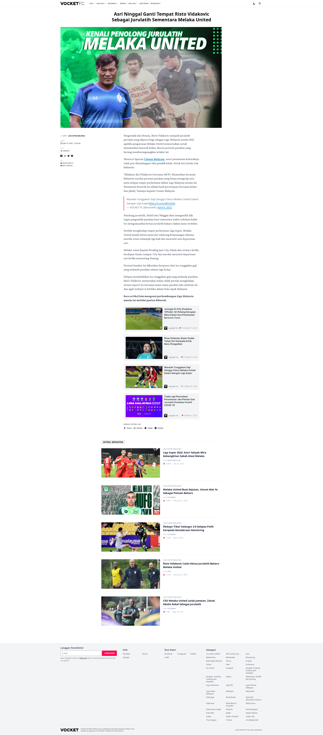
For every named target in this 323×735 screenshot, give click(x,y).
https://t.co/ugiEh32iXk (162, 203)
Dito (169, 571)
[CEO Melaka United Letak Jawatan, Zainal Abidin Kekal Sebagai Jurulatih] (130, 611)
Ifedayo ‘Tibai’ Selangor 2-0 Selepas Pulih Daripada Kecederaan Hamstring (188, 528)
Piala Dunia (250, 703)
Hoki (228, 664)
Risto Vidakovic (67, 165)
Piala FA (229, 709)
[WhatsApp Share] (65, 156)
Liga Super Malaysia (76, 136)
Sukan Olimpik (232, 716)
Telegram (83, 658)
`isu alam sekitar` (213, 654)
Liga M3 (229, 685)
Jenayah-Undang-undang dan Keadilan (253, 670)
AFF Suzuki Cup (232, 654)
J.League (229, 668)
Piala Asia (210, 703)
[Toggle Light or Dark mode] (254, 3)
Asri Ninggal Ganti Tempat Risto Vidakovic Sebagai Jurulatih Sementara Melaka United (161, 17)
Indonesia (112, 3)
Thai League (211, 720)
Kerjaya (126, 657)
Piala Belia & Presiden (231, 704)
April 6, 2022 (165, 207)
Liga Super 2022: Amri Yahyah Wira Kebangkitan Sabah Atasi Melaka (184, 454)
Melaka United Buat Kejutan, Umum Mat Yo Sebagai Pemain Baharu (190, 491)
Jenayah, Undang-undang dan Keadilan (213, 679)
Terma (144, 654)
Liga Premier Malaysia (251, 686)
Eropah (123, 3)
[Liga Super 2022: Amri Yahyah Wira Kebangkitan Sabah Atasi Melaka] (130, 463)
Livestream (144, 3)
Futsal (208, 664)
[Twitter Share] (69, 156)
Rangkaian (155, 3)
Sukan (208, 716)
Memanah (250, 691)
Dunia (228, 661)
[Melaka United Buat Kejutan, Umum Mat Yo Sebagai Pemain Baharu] (130, 500)
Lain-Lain (132, 3)
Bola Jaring (250, 657)
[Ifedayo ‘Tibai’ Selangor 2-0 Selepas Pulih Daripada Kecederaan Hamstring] (130, 537)
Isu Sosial (210, 668)
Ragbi (228, 713)
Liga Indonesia (212, 685)
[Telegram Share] (72, 156)
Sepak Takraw (251, 713)
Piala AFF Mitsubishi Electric (253, 698)
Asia (91, 3)
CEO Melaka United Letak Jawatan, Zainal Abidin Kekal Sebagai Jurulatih (189, 602)
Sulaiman (66, 151)
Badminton (211, 657)
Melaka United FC (68, 163)
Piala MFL (210, 713)
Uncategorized (252, 720)
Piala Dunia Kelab (213, 709)
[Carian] (260, 3)
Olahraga (210, 697)
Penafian (126, 654)
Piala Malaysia (252, 709)
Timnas (229, 720)
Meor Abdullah (174, 460)
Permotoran (231, 697)
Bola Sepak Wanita (214, 661)
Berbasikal (230, 657)
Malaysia (100, 3)
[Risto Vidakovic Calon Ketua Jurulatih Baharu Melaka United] (130, 574)
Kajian (228, 676)
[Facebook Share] (61, 156)
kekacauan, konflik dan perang (253, 677)
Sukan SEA (250, 716)
